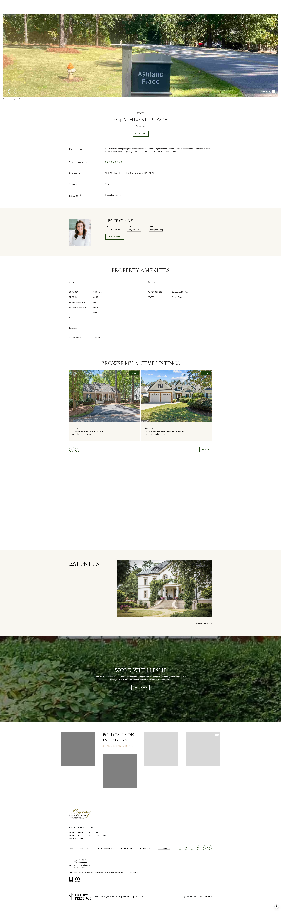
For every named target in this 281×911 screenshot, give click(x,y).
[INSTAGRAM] (186, 847)
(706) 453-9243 (76, 835)
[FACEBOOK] (180, 847)
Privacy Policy (205, 896)
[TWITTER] (192, 847)
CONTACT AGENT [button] (115, 237)
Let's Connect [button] (140, 687)
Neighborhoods (126, 848)
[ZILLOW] (209, 847)
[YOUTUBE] (198, 847)
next (16, 91)
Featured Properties (105, 848)
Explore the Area (203, 624)
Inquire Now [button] (140, 134)
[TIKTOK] (204, 847)
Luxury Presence (135, 896)
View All (205, 449)
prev (10, 91)
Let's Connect (164, 848)
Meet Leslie (84, 848)
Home (71, 848)
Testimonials (145, 848)
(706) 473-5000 (134, 230)
